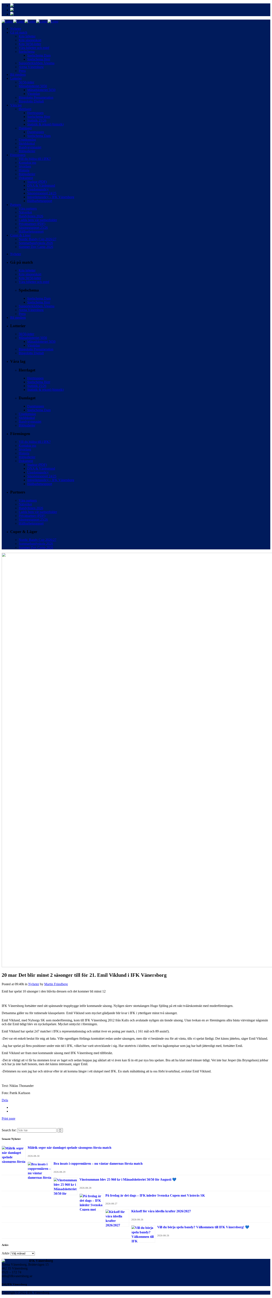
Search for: (9, 1130)
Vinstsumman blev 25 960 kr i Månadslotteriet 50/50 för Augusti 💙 (127, 1179)
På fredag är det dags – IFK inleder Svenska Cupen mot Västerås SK (155, 1195)
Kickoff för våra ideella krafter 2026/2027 (161, 1211)
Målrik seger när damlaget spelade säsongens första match (69, 1147)
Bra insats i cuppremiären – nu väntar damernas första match (98, 1163)
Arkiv (6, 1253)
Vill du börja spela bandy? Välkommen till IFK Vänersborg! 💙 (203, 1227)
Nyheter (33, 984)
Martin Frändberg (56, 984)
